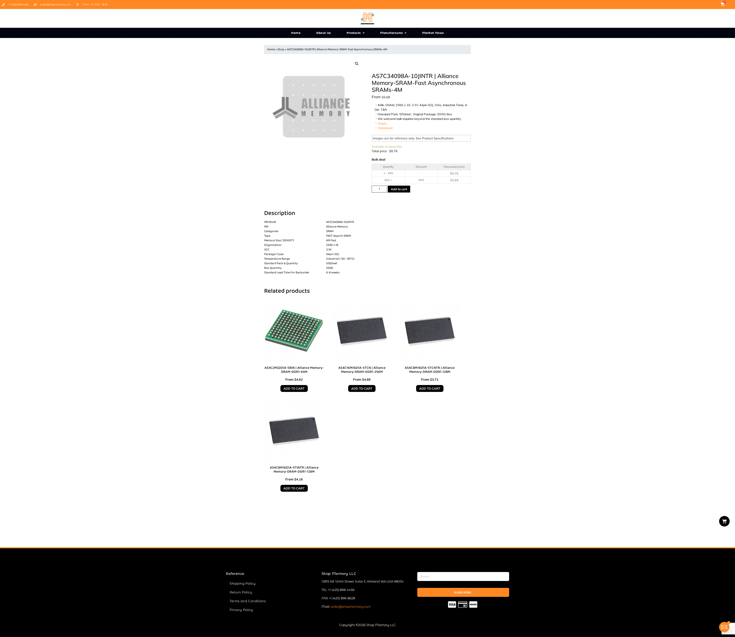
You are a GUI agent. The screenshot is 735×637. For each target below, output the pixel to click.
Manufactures (391, 33)
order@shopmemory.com (351, 607)
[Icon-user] (730, 4)
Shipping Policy (243, 583)
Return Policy (241, 592)
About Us (323, 33)
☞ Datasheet (384, 128)
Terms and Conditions (248, 601)
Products (354, 33)
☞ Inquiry (381, 123)
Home (296, 33)
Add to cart (399, 189)
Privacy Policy (241, 610)
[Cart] (724, 521)
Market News (433, 33)
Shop (281, 49)
